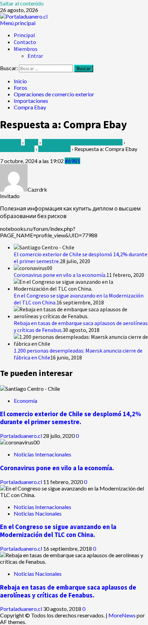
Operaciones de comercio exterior (82, 142)
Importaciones (17, 149)
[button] (17, 23)
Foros (31, 142)
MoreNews (122, 615)
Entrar (35, 55)
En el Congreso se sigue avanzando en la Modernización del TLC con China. (58, 531)
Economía (25, 400)
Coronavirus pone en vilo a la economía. (60, 274)
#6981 (72, 161)
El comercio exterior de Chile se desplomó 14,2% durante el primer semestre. (70, 418)
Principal (24, 35)
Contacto (25, 42)
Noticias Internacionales (42, 454)
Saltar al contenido (22, 3)
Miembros (26, 48)
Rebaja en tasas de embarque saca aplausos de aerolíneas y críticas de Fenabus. (68, 591)
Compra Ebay (54, 149)
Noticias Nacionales (38, 513)
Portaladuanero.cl (21, 435)
